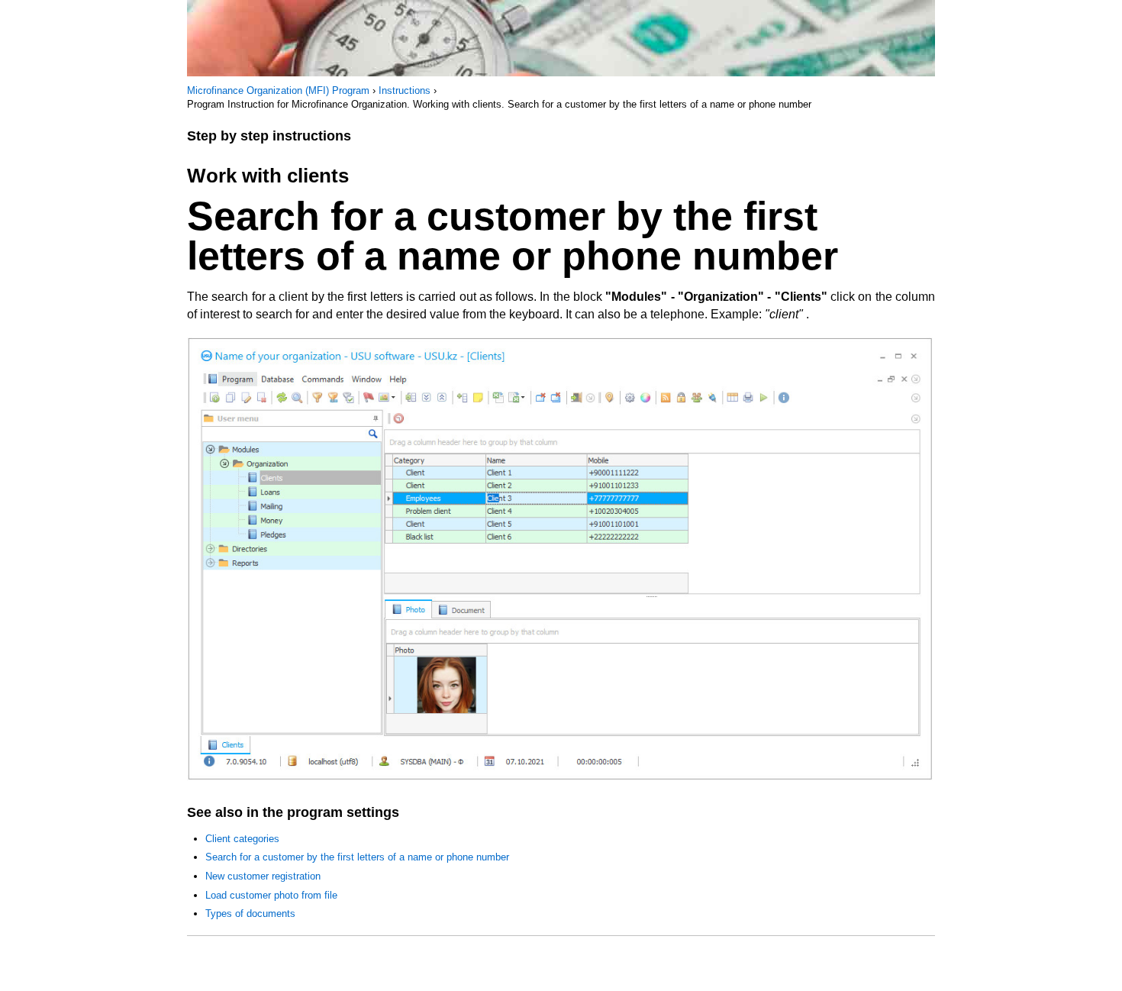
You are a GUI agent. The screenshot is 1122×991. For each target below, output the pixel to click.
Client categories (242, 838)
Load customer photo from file (271, 895)
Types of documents (250, 913)
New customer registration (263, 876)
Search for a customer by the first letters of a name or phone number (357, 857)
